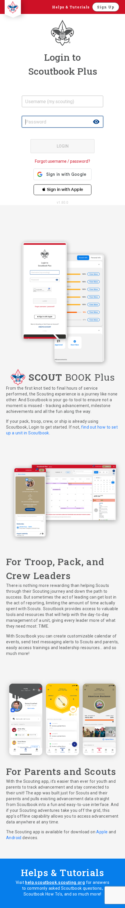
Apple (102, 832)
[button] (62, 187)
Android (14, 837)
